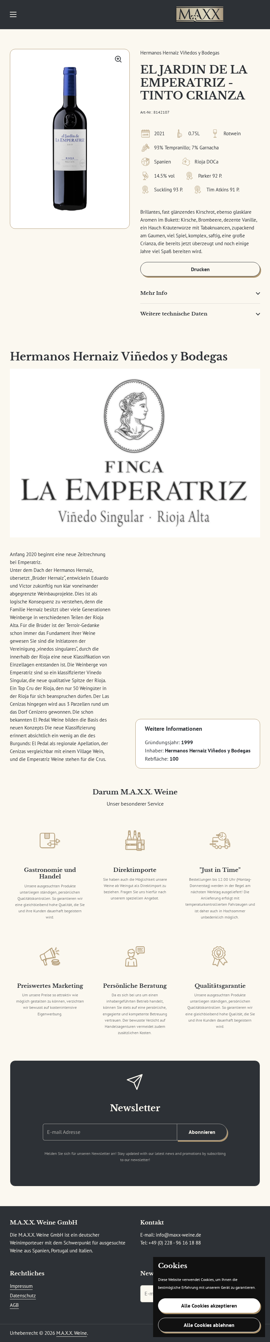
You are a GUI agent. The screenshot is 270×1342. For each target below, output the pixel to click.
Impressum (21, 1286)
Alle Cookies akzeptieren (209, 1305)
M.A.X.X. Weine (71, 1333)
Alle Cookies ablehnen (209, 1325)
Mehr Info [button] (153, 293)
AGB (14, 1305)
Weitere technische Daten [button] (173, 314)
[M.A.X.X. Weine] (199, 14)
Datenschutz (23, 1295)
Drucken (200, 269)
